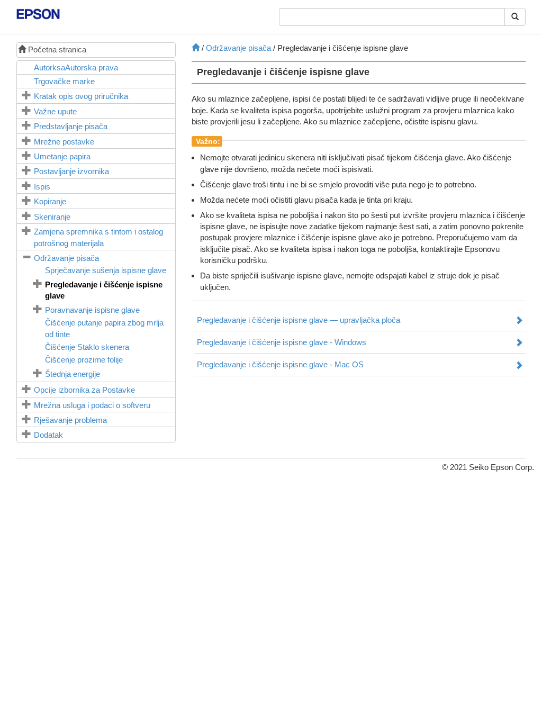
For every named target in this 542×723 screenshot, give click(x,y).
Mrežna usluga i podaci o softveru (92, 405)
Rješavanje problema (70, 419)
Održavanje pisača (66, 258)
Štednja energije (72, 373)
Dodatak (48, 434)
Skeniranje (52, 216)
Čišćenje (87, 346)
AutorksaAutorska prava (76, 67)
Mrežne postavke (64, 141)
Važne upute (55, 111)
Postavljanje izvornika (71, 171)
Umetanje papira (62, 156)
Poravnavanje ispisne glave (92, 309)
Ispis (42, 186)
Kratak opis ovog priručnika (81, 96)
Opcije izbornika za (84, 389)
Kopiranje (50, 201)
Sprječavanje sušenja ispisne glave (105, 270)
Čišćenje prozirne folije (84, 359)
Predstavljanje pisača (70, 126)
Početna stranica (56, 49)
